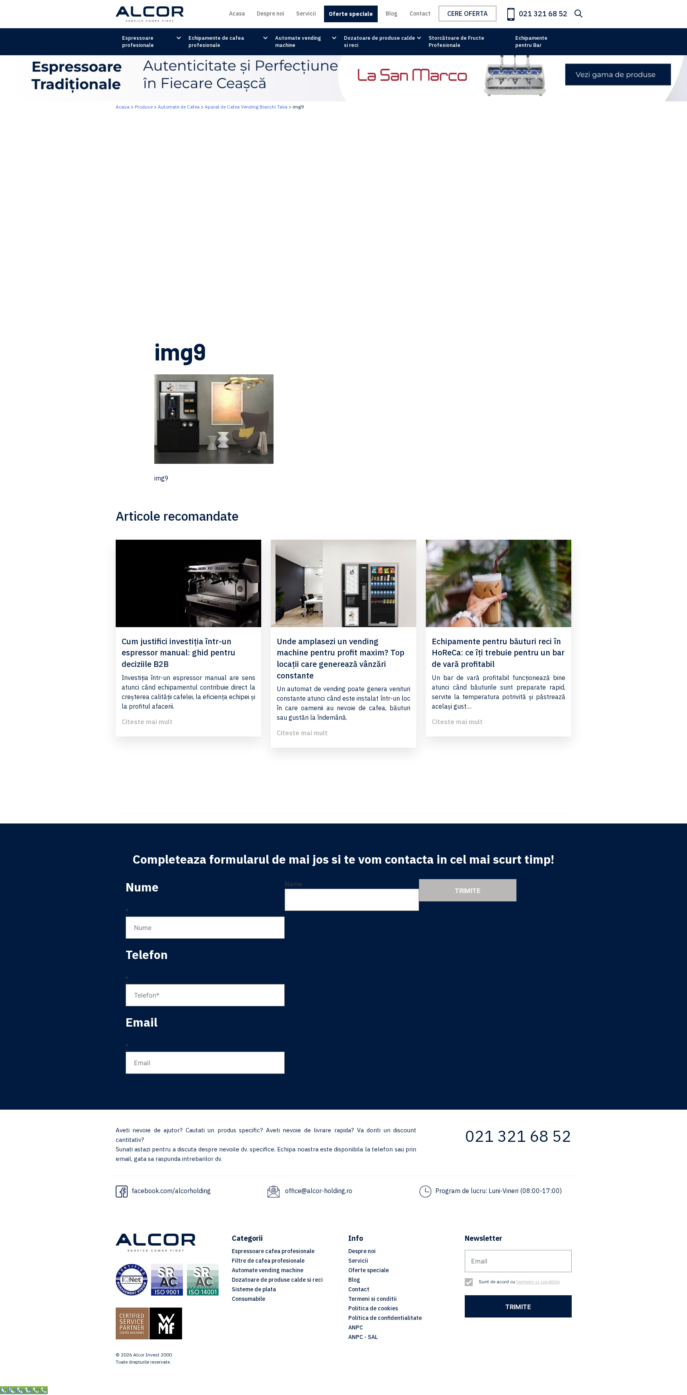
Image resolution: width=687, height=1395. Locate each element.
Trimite (468, 891)
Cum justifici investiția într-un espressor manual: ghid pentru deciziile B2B (178, 653)
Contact (420, 13)
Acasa (237, 13)
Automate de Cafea (179, 107)
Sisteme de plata (254, 1289)
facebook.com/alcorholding (171, 1191)
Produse (144, 107)
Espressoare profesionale (138, 41)
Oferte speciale (351, 13)
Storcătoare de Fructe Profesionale (456, 41)
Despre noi (270, 13)
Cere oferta (467, 13)
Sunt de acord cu (519, 1282)
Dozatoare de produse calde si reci (379, 41)
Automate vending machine (298, 41)
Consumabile (248, 1298)
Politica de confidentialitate (385, 1317)
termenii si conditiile (538, 1282)
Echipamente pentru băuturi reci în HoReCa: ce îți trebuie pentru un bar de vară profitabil (498, 653)
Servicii (306, 13)
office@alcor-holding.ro (318, 1191)
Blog (392, 13)
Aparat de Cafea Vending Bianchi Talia (246, 107)
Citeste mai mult (147, 722)
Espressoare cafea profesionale (273, 1251)
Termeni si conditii (372, 1298)
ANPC (355, 1327)
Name (293, 884)
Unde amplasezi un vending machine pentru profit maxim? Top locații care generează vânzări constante (340, 658)
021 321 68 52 (542, 13)
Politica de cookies (373, 1308)
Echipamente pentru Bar (531, 41)
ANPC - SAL (363, 1337)
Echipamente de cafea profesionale (216, 41)
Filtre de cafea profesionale (268, 1260)
